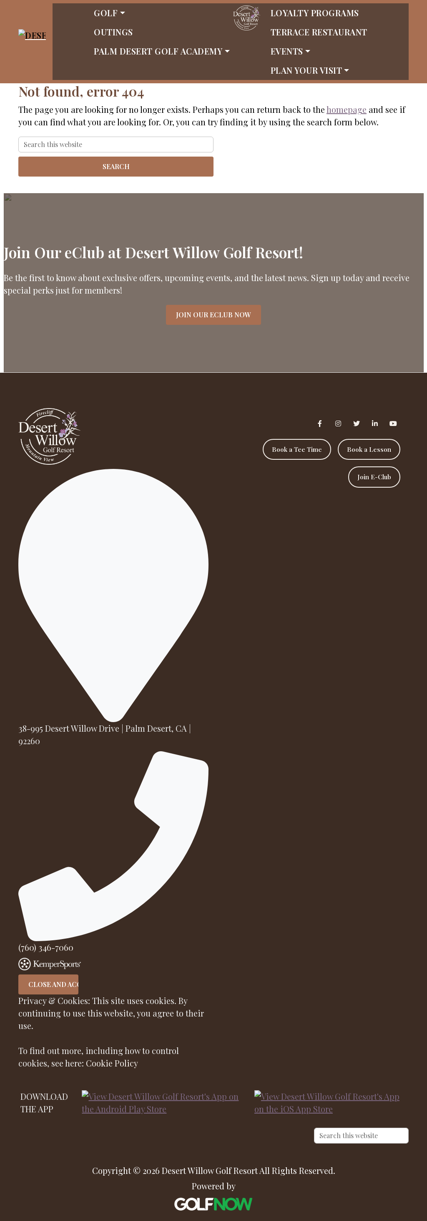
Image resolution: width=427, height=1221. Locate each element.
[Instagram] (338, 423)
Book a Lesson (369, 449)
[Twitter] (356, 423)
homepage (347, 109)
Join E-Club (374, 477)
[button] (161, 12)
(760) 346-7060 (45, 947)
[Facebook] (320, 423)
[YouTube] (393, 423)
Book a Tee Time (297, 449)
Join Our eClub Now (213, 314)
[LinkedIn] (375, 423)
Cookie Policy (112, 1063)
